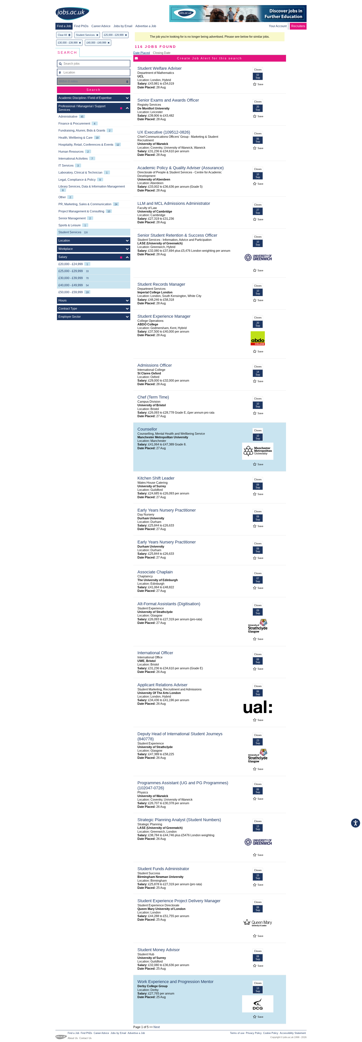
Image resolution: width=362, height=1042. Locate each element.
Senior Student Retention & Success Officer (177, 235)
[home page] (72, 14)
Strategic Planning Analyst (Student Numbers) (179, 819)
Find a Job (64, 26)
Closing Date (161, 52)
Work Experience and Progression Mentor (175, 981)
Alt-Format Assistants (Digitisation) (168, 603)
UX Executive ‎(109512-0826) (163, 132)
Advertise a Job (145, 26)
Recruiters (298, 26)
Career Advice (100, 26)
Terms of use (237, 1033)
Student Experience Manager (163, 316)
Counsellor (147, 429)
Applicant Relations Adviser (162, 684)
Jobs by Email (123, 26)
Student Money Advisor (158, 949)
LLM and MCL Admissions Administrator (173, 203)
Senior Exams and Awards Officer (168, 100)
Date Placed (141, 52)
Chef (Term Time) (153, 397)
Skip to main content (15, 3)
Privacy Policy (254, 1033)
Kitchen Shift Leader (155, 478)
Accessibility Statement (293, 1033)
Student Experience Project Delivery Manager (178, 900)
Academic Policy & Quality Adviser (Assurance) (180, 167)
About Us (73, 1038)
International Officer (155, 652)
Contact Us (85, 1038)
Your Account (278, 26)
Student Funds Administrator (163, 868)
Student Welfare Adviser (159, 68)
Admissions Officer (154, 365)
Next (156, 1027)
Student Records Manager (161, 284)
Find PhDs (81, 26)
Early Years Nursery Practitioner (166, 510)
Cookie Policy (270, 1033)
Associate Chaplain (155, 572)
